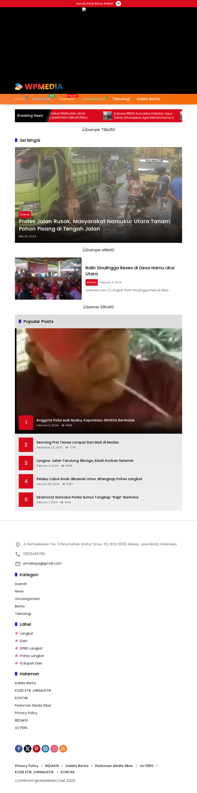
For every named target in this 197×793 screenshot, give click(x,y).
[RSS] (63, 749)
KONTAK (21, 698)
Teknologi (23, 613)
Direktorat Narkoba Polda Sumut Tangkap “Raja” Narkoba (87, 497)
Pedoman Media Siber (33, 705)
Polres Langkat (32, 655)
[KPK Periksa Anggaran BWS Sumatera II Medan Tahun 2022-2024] (169, 115)
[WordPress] (45, 749)
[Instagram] (54, 749)
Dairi (23, 640)
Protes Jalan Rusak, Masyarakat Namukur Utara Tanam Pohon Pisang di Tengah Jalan (94, 225)
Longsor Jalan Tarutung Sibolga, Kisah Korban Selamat (85, 460)
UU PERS (21, 727)
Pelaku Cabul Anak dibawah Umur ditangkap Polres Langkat (89, 479)
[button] (158, 87)
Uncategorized (27, 598)
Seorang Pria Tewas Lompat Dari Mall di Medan (78, 442)
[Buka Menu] (169, 87)
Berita (20, 606)
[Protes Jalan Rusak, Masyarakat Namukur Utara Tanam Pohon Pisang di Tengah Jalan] (98, 195)
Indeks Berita (25, 683)
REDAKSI (21, 720)
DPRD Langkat (31, 648)
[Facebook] (19, 749)
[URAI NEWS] (39, 86)
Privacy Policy (26, 712)
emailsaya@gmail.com (42, 563)
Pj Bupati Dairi (31, 663)
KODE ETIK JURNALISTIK (33, 690)
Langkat (26, 633)
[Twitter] (27, 749)
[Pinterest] (36, 749)
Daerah (25, 214)
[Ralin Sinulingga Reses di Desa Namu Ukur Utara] (48, 279)
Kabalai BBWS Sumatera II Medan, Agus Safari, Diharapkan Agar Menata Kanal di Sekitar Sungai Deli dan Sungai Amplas (129, 116)
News (19, 591)
